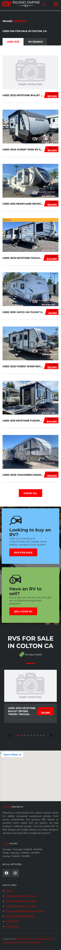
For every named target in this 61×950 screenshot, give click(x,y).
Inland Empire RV (26, 938)
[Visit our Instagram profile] (15, 873)
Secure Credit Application (20, 916)
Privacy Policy (45, 938)
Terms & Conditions (30, 942)
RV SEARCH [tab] (35, 41)
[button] (10, 735)
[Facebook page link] (6, 873)
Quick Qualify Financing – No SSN (25, 911)
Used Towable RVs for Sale (21, 901)
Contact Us (12, 926)
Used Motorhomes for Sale (21, 896)
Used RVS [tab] (13, 41)
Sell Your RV (23, 611)
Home (9, 891)
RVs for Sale (23, 552)
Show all (30, 493)
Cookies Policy (10, 942)
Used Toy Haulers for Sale (20, 906)
